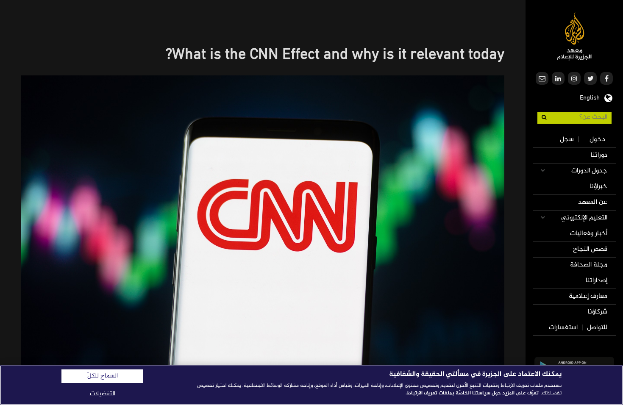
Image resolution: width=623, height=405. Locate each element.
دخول (597, 139)
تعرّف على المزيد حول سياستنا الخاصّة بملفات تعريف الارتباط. (472, 393)
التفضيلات (102, 393)
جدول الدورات (589, 171)
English (590, 97)
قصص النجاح (590, 249)
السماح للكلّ (102, 376)
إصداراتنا (596, 280)
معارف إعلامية (588, 296)
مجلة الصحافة (588, 265)
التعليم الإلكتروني (584, 218)
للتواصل (597, 327)
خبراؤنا (598, 186)
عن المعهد (592, 202)
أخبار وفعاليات (588, 233)
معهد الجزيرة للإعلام (574, 36)
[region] (311, 385)
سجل (567, 139)
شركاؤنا (597, 312)
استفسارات (563, 327)
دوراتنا (599, 155)
